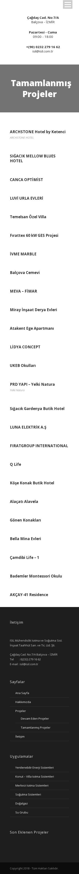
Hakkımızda (23, 702)
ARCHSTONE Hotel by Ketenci (38, 131)
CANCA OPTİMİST (26, 179)
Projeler (20, 711)
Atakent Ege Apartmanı (32, 328)
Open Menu (67, 4)
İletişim (20, 736)
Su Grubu (21, 812)
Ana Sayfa (22, 693)
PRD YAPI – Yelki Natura (32, 384)
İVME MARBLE (23, 253)
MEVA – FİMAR (23, 291)
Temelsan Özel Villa (28, 216)
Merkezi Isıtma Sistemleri (31, 785)
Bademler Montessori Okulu (36, 576)
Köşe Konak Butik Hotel (32, 482)
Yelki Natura (17, 390)
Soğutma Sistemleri (28, 794)
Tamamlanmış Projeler (35, 727)
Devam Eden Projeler (35, 718)
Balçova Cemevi (25, 272)
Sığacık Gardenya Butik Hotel (37, 408)
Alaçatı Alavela (24, 501)
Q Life (15, 464)
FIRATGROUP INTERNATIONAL (39, 445)
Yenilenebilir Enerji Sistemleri (34, 767)
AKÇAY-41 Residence (29, 594)
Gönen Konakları (25, 520)
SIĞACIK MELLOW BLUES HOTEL (33, 158)
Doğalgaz (21, 803)
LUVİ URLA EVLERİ (26, 198)
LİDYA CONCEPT (25, 346)
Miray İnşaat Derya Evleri (33, 309)
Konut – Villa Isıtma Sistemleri (34, 776)
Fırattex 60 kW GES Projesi (34, 235)
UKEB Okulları (23, 365)
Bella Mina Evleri (25, 538)
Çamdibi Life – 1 (24, 557)
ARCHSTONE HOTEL (22, 138)
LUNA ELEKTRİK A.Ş (28, 427)
